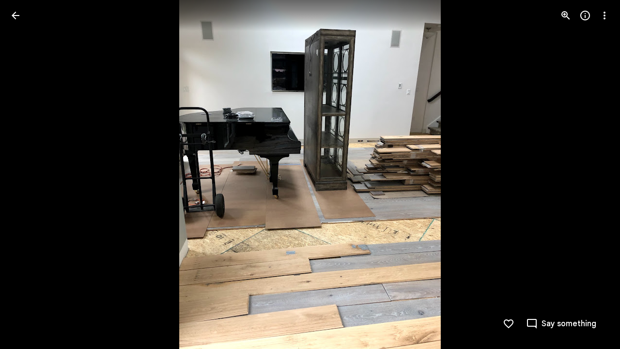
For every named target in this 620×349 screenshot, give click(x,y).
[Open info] (585, 15)
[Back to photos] (15, 15)
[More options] (604, 15)
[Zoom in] (565, 15)
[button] (27, 174)
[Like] (508, 324)
